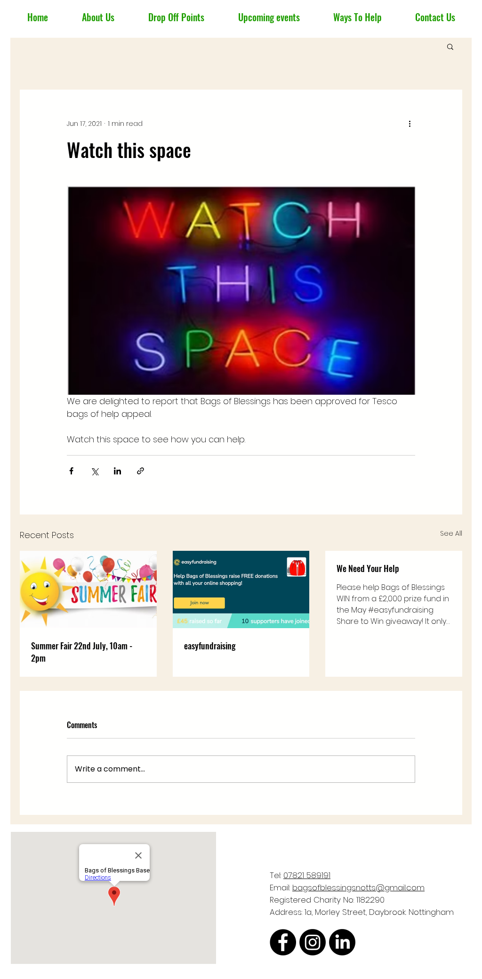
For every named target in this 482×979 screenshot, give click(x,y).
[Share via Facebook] (71, 470)
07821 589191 (306, 875)
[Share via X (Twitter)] (94, 470)
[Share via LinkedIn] (117, 470)
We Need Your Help (368, 568)
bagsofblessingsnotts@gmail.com (358, 887)
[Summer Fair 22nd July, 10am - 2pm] (88, 589)
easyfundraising (209, 645)
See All (451, 533)
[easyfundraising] (241, 589)
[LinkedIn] (342, 942)
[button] (450, 46)
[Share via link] (140, 470)
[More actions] (409, 123)
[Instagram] (312, 942)
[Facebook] (283, 942)
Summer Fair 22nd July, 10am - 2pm (81, 651)
